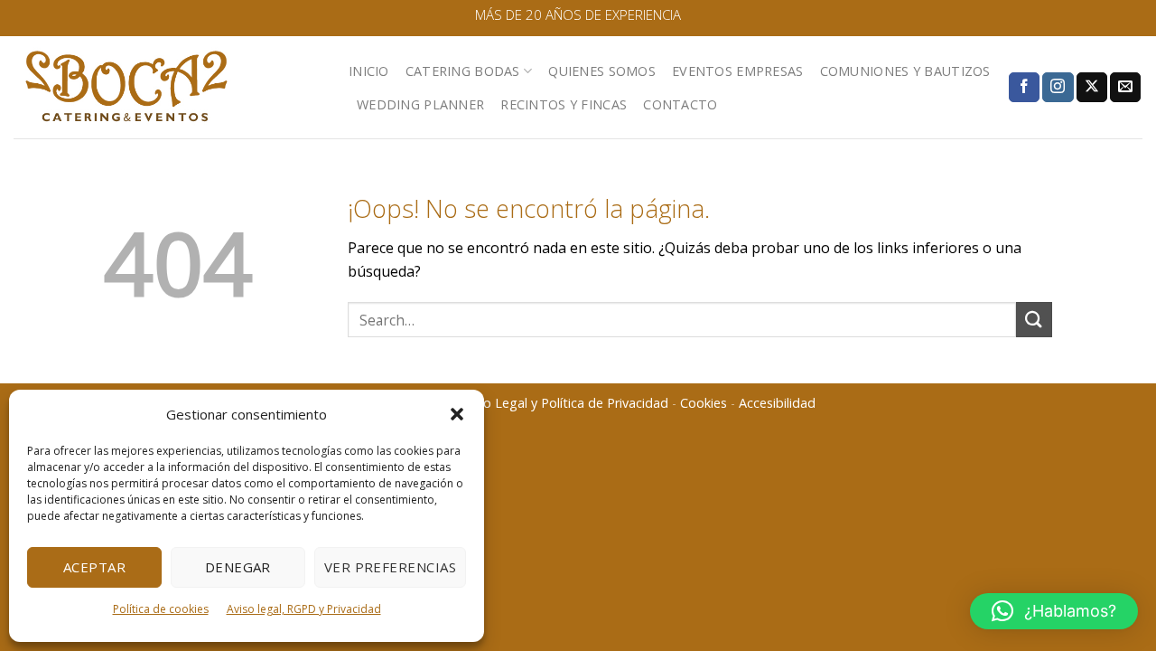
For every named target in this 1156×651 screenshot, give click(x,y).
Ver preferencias (390, 567)
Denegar (238, 567)
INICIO (369, 71)
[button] (457, 414)
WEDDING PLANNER (420, 104)
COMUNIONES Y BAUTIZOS (905, 71)
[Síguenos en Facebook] (1024, 87)
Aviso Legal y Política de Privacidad (564, 402)
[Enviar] (1034, 319)
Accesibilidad (777, 402)
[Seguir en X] (1092, 87)
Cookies (703, 402)
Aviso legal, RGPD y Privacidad (304, 609)
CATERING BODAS (463, 71)
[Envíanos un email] (1125, 87)
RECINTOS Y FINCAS (563, 104)
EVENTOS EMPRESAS (738, 71)
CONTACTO (680, 104)
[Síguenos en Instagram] (1057, 87)
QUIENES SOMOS (602, 71)
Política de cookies (161, 609)
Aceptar (94, 567)
